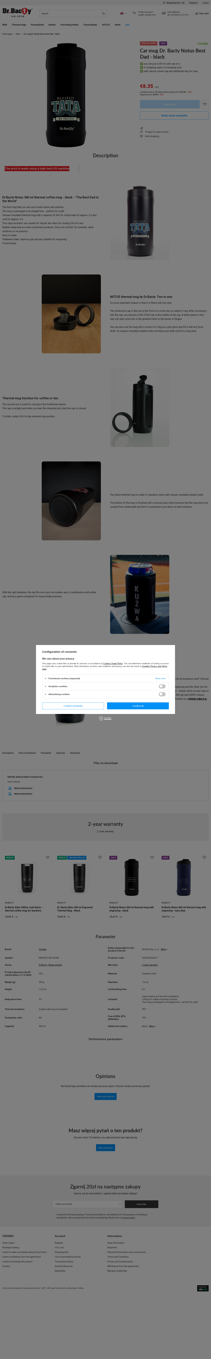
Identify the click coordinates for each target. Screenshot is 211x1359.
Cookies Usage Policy (113, 663)
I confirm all (137, 706)
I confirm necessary (73, 706)
